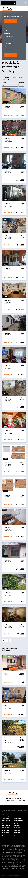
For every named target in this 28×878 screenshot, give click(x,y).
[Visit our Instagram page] (10, 798)
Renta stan (4, 834)
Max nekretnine (17, 829)
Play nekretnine (5, 829)
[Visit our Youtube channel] (12, 798)
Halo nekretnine (18, 822)
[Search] (14, 3)
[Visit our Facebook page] (7, 798)
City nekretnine (17, 816)
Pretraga (8, 55)
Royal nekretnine (6, 820)
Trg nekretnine (17, 830)
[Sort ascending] (20, 85)
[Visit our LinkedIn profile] (18, 798)
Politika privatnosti (8, 800)
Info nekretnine (17, 818)
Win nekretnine (17, 825)
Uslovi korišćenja (20, 800)
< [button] (3, 640)
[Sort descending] (22, 85)
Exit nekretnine (17, 827)
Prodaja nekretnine (6, 835)
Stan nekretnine (6, 827)
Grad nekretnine (6, 816)
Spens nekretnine (6, 825)
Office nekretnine (6, 822)
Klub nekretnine (5, 823)
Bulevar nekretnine (18, 820)
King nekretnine (5, 830)
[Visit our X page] (15, 798)
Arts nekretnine (5, 832)
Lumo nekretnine (18, 835)
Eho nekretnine (17, 823)
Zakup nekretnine (18, 834)
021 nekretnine (5, 818)
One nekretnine (17, 832)
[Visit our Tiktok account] (21, 798)
